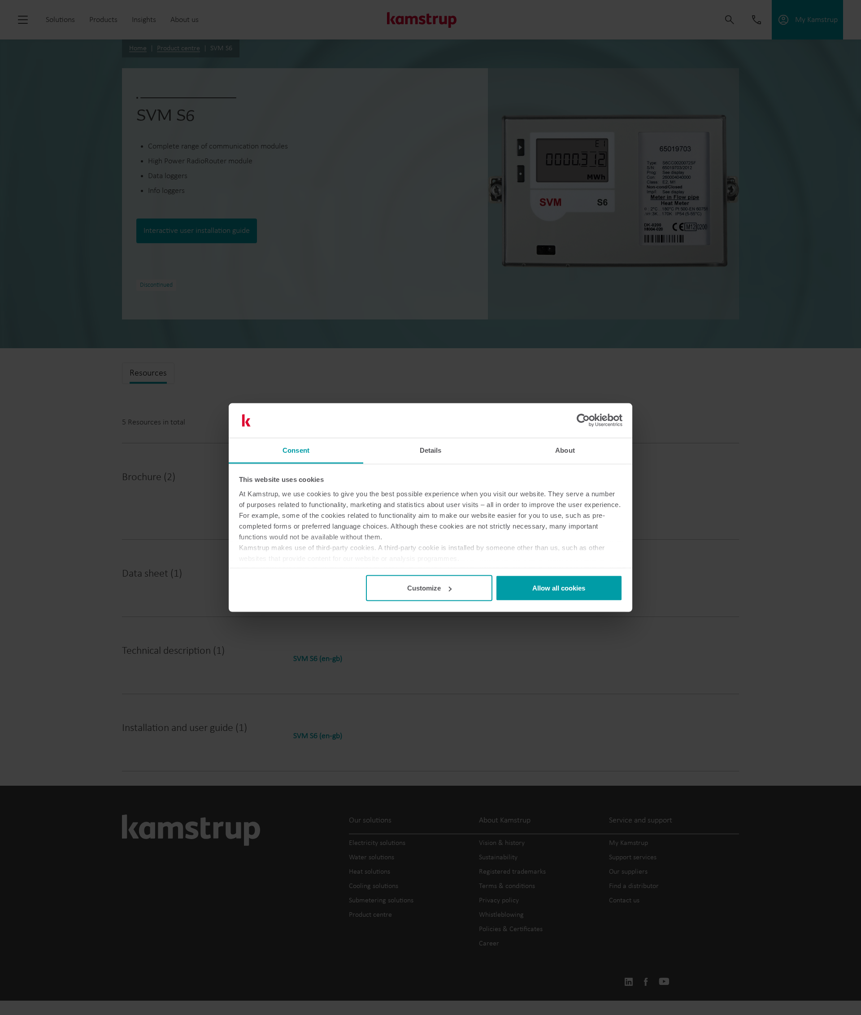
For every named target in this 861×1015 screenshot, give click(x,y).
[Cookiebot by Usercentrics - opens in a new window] (583, 420)
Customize (424, 588)
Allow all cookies (558, 588)
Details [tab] (431, 450)
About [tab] (565, 450)
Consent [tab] (296, 450)
